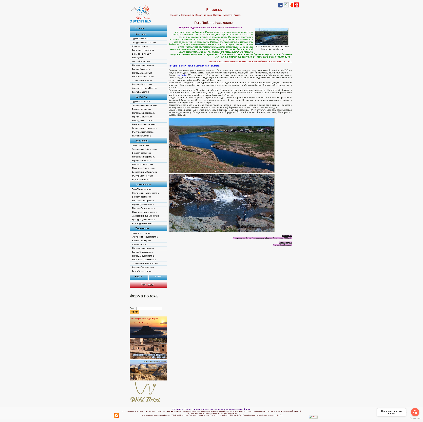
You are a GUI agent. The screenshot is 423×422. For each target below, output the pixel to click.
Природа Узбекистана (142, 164)
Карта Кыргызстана (141, 136)
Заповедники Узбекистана (144, 172)
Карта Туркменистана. (142, 223)
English (138, 276)
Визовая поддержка (141, 109)
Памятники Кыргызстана (143, 124)
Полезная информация (143, 65)
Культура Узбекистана (142, 176)
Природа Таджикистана (143, 256)
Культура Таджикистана (143, 267)
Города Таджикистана (142, 252)
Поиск (133, 308)
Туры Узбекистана (140, 145)
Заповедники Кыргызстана (144, 128)
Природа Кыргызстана (143, 120)
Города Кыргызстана (142, 117)
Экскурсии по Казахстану (144, 42)
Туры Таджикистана (141, 233)
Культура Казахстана (142, 84)
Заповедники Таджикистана (145, 263)
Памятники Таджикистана (144, 260)
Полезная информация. (143, 113)
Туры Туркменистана (142, 189)
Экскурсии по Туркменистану (145, 193)
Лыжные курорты (140, 46)
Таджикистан (142, 228)
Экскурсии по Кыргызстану (144, 105)
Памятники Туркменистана (144, 212)
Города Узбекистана (141, 160)
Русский (158, 276)
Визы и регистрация (141, 54)
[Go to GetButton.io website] (415, 419)
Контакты (147, 284)
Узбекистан (141, 140)
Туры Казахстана (140, 39)
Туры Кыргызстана (141, 101)
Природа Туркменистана (143, 208)
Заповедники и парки (142, 80)
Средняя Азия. (139, 244)
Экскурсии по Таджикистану (145, 237)
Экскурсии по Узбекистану (144, 149)
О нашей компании (141, 61)
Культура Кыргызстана (143, 132)
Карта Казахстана (140, 92)
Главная (139, 28)
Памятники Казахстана (143, 77)
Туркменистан (143, 184)
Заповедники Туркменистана (145, 216)
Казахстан (140, 34)
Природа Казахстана (142, 73)
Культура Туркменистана (143, 220)
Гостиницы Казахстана (143, 50)
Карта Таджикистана (142, 271)
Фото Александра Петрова (144, 88)
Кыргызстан (141, 96)
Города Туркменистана (143, 204)
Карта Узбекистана (141, 179)
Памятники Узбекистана (143, 168)
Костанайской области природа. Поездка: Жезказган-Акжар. (211, 15)
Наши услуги (138, 58)
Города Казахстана (141, 69)
